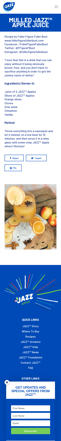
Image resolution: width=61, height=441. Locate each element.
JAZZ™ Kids (30, 347)
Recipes (30, 336)
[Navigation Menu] (56, 6)
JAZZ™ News (30, 352)
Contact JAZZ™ (30, 362)
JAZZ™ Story (30, 326)
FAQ (30, 368)
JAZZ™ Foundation (30, 357)
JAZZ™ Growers (30, 341)
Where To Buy (30, 331)
